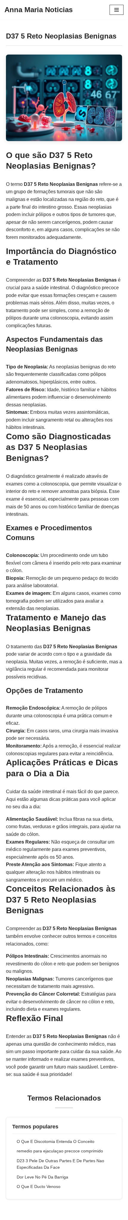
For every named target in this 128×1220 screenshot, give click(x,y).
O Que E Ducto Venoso (38, 1186)
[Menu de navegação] (117, 10)
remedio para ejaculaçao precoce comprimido (60, 1151)
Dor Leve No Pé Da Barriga (42, 1177)
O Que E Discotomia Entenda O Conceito (55, 1141)
